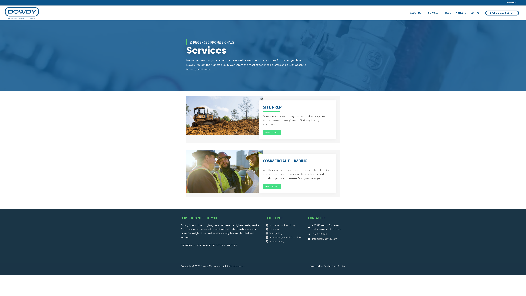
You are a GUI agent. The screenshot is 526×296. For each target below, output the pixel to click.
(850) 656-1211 (319, 234)
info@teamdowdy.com (324, 239)
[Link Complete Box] (263, 119)
